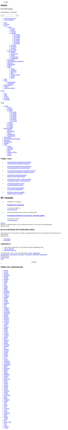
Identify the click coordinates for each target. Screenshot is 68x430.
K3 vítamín (14, 49)
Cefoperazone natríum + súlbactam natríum (18, 181)
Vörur (5, 25)
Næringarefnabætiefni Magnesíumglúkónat (18, 168)
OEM (8, 67)
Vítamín (9, 27)
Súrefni (12, 55)
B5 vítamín (17, 40)
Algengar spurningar (9, 88)
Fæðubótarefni (14, 58)
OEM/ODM (35, 254)
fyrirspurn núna (5, 236)
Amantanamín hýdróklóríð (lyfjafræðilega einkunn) (20, 172)
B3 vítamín (17, 39)
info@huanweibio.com (10, 250)
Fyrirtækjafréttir (11, 82)
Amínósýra (10, 63)
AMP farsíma (36, 253)
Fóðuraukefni (10, 60)
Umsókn (6, 86)
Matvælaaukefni (11, 51)
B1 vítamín (17, 34)
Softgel (12, 68)
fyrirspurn (9, 209)
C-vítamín (13, 45)
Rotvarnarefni (14, 54)
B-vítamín (13, 33)
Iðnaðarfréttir (10, 83)
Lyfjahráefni (28, 254)
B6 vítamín (17, 42)
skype (2, 259)
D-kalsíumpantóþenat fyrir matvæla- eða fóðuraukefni (25, 215)
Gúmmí (13, 76)
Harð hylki (13, 71)
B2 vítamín (17, 37)
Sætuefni (13, 52)
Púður (12, 73)
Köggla (13, 77)
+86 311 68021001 (9, 248)
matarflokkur (21, 254)
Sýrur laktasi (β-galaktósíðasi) (15, 189)
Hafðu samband (8, 85)
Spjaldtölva (14, 70)
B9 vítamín (17, 43)
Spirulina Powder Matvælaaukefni (16, 176)
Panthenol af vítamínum (15, 205)
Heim (5, 22)
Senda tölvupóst (5, 257)
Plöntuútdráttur (11, 64)
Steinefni (9, 65)
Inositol (13, 30)
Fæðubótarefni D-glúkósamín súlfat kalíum (18, 163)
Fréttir (5, 80)
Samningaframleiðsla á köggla (15, 185)
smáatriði (14, 209)
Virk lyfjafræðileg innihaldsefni (15, 61)
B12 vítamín (17, 36)
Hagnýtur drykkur (15, 74)
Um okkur (6, 24)
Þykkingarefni (14, 57)
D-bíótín (13, 28)
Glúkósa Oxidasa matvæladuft (15, 193)
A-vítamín (13, 31)
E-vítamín (13, 48)
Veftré (30, 253)
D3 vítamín (14, 46)
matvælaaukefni (5, 254)
